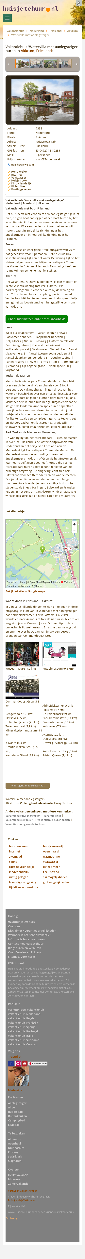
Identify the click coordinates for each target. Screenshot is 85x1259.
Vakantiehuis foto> (76, 100)
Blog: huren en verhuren (24, 948)
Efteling (13, 1152)
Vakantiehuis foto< (8, 100)
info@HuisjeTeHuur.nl (21, 1200)
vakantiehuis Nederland (24, 1014)
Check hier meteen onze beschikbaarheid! (36, 319)
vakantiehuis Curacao (22, 1044)
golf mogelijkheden (56, 882)
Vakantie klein (52, 815)
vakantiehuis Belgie (21, 1018)
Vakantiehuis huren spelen (53, 820)
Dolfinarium (16, 1148)
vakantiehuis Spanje (21, 1027)
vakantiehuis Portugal (23, 1031)
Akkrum (72, 31)
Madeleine (15, 1090)
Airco (11, 1107)
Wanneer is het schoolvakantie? (29, 935)
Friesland (55, 31)
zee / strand (51, 872)
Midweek (14, 1179)
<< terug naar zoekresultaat (27, 785)
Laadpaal (14, 1125)
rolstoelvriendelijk (21, 867)
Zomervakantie (18, 1183)
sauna (13, 862)
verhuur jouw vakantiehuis (26, 1009)
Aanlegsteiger (17, 1103)
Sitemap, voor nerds (22, 956)
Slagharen (15, 1161)
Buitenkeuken (17, 1116)
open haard (51, 851)
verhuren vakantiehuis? (22, 1190)
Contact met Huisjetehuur (25, 943)
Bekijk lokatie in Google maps (25, 591)
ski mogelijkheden (55, 877)
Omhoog (11, 1218)
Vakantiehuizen (7, 18)
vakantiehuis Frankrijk (23, 1023)
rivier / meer (51, 867)
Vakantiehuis (15, 31)
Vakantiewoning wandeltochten (25, 824)
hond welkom (18, 846)
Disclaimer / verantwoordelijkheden (32, 930)
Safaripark (15, 1156)
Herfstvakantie (18, 1175)
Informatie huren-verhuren (26, 939)
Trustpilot (15, 1056)
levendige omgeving (22, 882)
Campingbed (16, 1120)
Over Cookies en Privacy (24, 952)
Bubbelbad (15, 1112)
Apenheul (14, 1143)
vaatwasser (50, 862)
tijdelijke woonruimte (23, 887)
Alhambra (14, 1139)
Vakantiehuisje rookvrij (20, 820)
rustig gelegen (18, 877)
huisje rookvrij (53, 846)
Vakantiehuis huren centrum (23, 815)
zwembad (15, 856)
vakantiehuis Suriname (23, 1040)
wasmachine (51, 856)
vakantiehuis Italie (20, 1036)
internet (14, 851)
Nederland (37, 31)
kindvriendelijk (19, 872)
